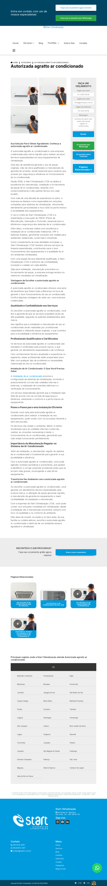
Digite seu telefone (83, 107)
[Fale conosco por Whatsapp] (97, 868)
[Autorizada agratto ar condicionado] (24, 91)
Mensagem (83, 115)
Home (16, 43)
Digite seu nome (83, 91)
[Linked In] (67, 822)
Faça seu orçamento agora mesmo (75, 8)
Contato (83, 43)
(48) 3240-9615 (18, 845)
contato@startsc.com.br (21, 851)
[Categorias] (14, 50)
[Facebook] (62, 822)
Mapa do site (61, 869)
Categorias (26, 62)
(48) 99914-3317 (18, 848)
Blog (41, 43)
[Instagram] (58, 822)
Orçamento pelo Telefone (83, 155)
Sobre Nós (69, 43)
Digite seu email (83, 99)
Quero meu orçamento (76, 552)
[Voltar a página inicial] (54, 32)
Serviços (27, 43)
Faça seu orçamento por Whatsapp (76, 18)
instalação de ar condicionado (27, 376)
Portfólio (52, 43)
